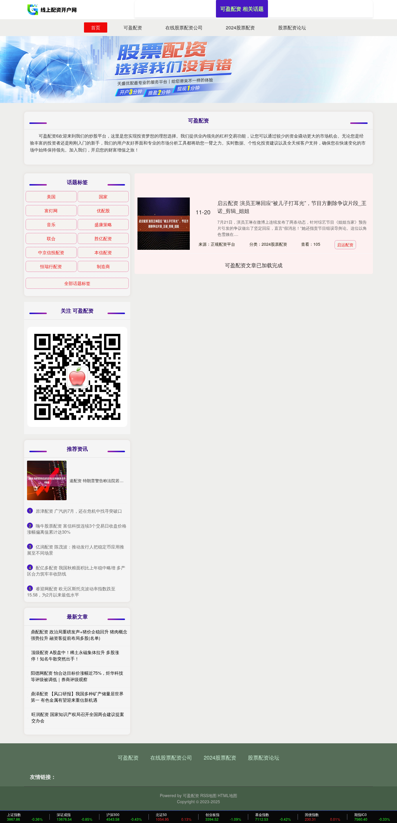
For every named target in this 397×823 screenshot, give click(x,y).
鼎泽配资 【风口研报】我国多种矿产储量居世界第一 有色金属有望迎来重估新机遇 (77, 696)
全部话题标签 (77, 283)
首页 (95, 27)
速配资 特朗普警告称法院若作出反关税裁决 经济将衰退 (119, 480)
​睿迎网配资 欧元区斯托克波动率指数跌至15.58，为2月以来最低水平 (71, 591)
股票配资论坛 (292, 27)
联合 (51, 238)
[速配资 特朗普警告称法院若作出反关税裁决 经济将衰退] (47, 480)
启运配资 (345, 244)
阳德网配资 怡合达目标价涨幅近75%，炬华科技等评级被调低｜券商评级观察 (77, 676)
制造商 (103, 266)
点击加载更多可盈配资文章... (253, 265)
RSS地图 (208, 795)
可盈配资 (133, 27)
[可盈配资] (52, 9)
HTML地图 (227, 795)
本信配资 (103, 252)
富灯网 (51, 210)
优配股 (103, 210)
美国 (51, 196)
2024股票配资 (240, 27)
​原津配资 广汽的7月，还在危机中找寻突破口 (79, 511)
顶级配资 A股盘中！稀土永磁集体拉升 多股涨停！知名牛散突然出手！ (75, 655)
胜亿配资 (103, 238)
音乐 (51, 224)
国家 (103, 196)
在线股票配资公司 (184, 27)
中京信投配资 (51, 252)
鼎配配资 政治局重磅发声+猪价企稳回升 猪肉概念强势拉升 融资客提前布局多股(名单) (79, 634)
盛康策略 (103, 224)
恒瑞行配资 (51, 266)
